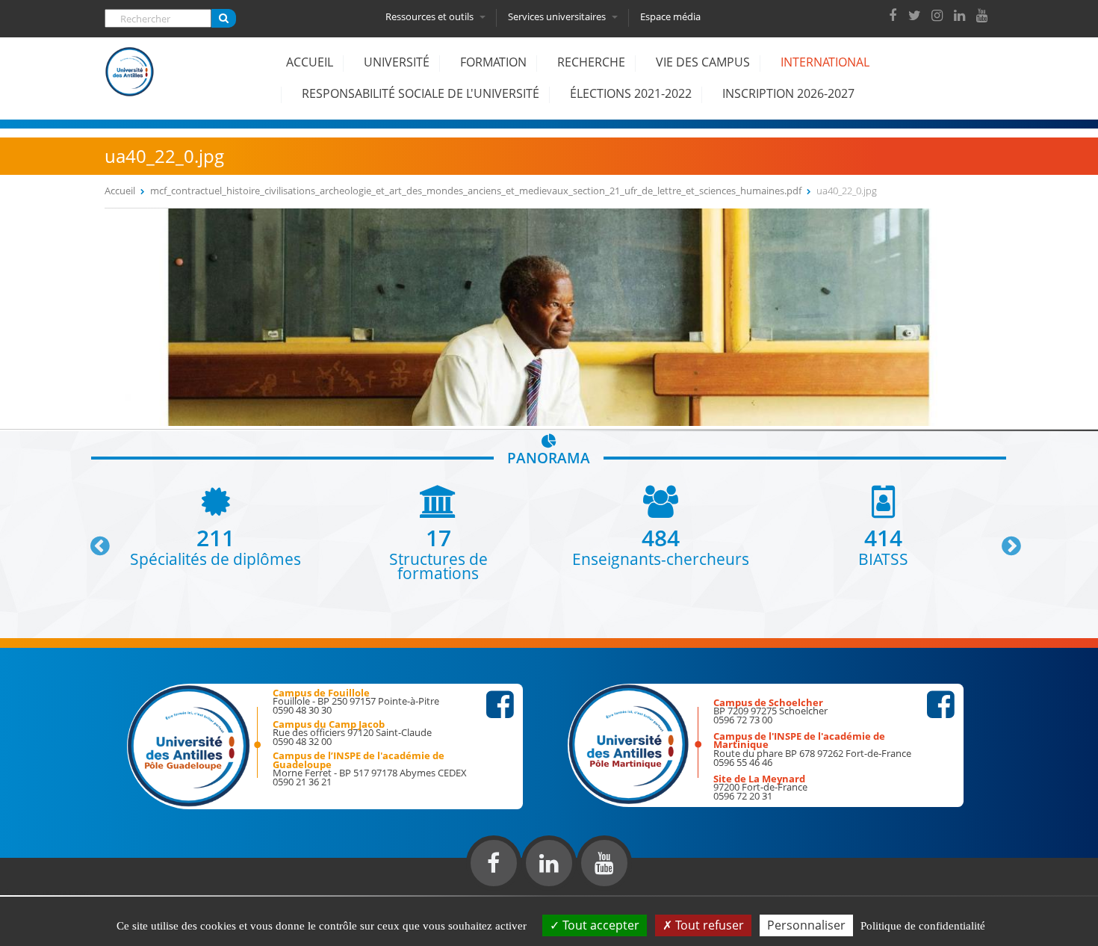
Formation (493, 62)
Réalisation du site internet (49, 892)
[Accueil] (130, 83)
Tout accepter (599, 925)
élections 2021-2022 (631, 93)
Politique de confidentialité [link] (922, 926)
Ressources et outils (430, 16)
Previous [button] (93, 540)
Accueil (309, 62)
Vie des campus (703, 62)
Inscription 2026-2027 (788, 93)
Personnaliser (806, 925)
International (825, 62)
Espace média (670, 16)
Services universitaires (558, 16)
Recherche (591, 62)
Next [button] (1004, 540)
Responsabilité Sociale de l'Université (420, 93)
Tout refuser (708, 925)
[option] (216, 525)
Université (396, 62)
